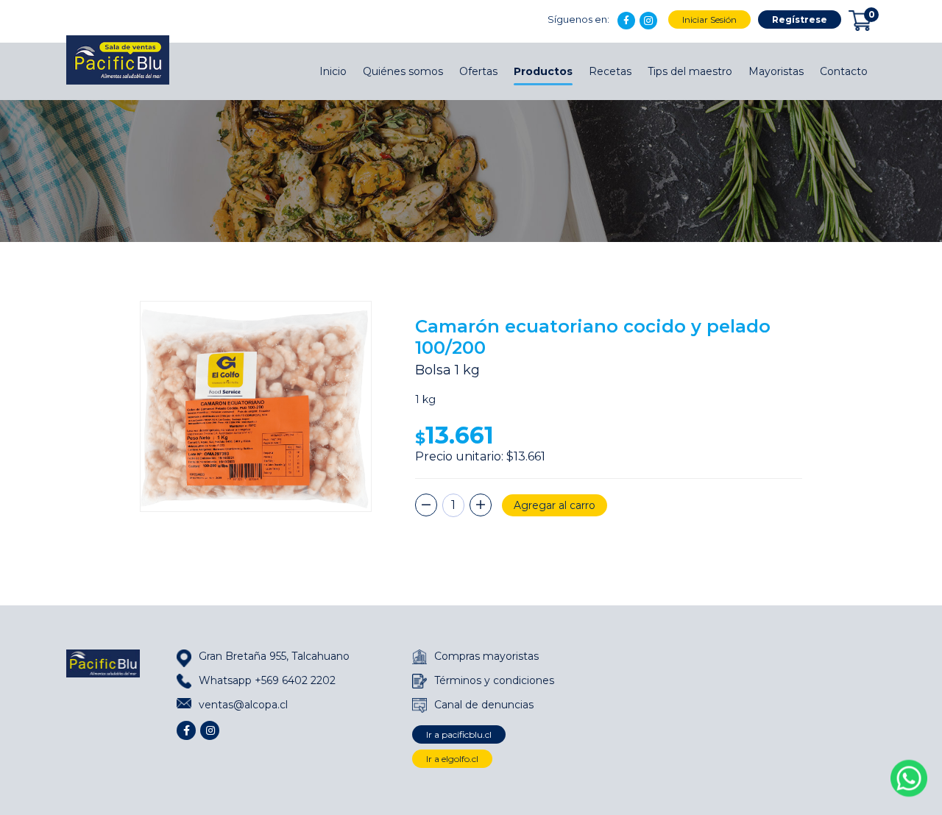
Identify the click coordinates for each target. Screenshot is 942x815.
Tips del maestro (690, 71)
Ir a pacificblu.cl (459, 734)
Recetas (610, 71)
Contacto (844, 71)
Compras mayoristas (486, 656)
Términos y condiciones (494, 680)
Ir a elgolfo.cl (452, 758)
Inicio (333, 71)
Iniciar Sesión (709, 19)
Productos (543, 71)
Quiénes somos (403, 71)
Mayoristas (776, 71)
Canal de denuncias (484, 704)
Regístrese (799, 19)
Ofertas (478, 71)
